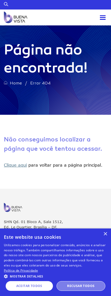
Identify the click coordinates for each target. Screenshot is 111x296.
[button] (55, 276)
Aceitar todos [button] (29, 286)
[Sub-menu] (102, 17)
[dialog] (55, 262)
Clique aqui (15, 165)
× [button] (105, 234)
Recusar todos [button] (80, 286)
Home (16, 83)
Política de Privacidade (21, 270)
